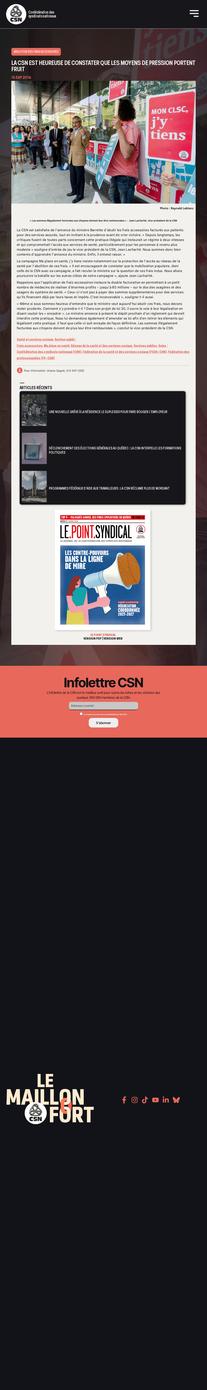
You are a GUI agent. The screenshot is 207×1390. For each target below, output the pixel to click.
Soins (162, 345)
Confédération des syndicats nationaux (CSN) (49, 351)
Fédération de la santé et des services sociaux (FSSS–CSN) (125, 351)
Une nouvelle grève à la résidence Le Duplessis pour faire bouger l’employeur (108, 412)
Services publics (145, 345)
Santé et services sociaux (35, 339)
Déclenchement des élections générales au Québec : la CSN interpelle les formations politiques (115, 450)
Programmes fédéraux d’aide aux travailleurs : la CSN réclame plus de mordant (109, 488)
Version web (113, 638)
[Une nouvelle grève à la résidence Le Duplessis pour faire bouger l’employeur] (34, 410)
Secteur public (65, 339)
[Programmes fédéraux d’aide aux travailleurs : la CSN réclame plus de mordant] (34, 487)
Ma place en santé (57, 345)
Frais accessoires (29, 345)
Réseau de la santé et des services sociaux (101, 345)
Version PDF (92, 638)
